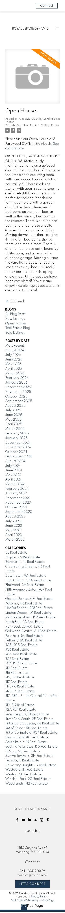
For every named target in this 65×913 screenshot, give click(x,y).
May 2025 (13, 419)
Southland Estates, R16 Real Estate (38, 125)
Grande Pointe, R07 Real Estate (29, 598)
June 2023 (13, 525)
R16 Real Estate (16, 672)
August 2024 (15, 461)
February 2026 (17, 378)
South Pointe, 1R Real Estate (26, 742)
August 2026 (15, 350)
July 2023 (13, 521)
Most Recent (14, 345)
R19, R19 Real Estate (19, 705)
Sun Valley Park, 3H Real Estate (29, 755)
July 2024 (13, 466)
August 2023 (15, 516)
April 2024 (13, 479)
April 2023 (13, 535)
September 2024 (18, 456)
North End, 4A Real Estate (25, 622)
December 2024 (18, 442)
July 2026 (13, 355)
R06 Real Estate (17, 649)
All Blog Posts (15, 314)
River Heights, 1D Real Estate (27, 714)
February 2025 (17, 433)
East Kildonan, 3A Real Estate (28, 580)
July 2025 (13, 410)
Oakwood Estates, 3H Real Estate (31, 631)
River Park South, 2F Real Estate (29, 719)
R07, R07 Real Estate (21, 663)
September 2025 (18, 401)
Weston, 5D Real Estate (23, 774)
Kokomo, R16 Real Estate (23, 603)
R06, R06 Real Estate (21, 654)
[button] (17, 820)
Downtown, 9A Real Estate (25, 575)
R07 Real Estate (17, 659)
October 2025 (16, 396)
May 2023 (13, 530)
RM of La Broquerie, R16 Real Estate (32, 723)
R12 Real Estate (16, 668)
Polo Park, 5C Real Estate (24, 635)
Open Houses (15, 323)
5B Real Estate (16, 552)
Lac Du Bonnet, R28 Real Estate (29, 608)
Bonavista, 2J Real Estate (24, 561)
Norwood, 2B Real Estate (24, 626)
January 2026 (16, 382)
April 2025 (13, 424)
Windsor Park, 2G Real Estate (27, 779)
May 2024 (13, 475)
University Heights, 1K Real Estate (30, 765)
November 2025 (18, 392)
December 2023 (18, 498)
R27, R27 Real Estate (20, 709)
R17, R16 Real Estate (19, 686)
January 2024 (16, 493)
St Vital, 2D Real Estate (22, 751)
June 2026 (13, 359)
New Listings (15, 318)
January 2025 (16, 438)
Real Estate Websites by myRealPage (32, 900)
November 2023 (18, 502)
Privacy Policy (38, 896)
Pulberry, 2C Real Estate (23, 640)
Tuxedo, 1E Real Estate (22, 760)
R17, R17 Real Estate (19, 691)
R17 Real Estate (16, 682)
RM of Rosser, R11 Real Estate (26, 728)
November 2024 (18, 447)
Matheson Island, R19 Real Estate (30, 617)
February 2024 (17, 488)
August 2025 (15, 405)
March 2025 (15, 429)
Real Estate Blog (17, 328)
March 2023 (14, 539)
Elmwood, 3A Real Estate (24, 585)
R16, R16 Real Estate (19, 677)
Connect (46, 5)
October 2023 (16, 507)
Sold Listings (15, 332)
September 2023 (18, 512)
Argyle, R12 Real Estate (22, 557)
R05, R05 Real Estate (21, 645)
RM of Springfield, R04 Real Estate (31, 732)
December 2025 (18, 387)
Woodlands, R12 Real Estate (26, 783)
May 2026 (13, 364)
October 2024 (16, 452)
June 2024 (13, 470)
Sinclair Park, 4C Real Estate (26, 737)
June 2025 (13, 415)
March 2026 (14, 373)
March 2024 (14, 484)
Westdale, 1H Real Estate (24, 769)
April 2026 (13, 368)
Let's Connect (32, 884)
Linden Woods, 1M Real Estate (28, 612)
